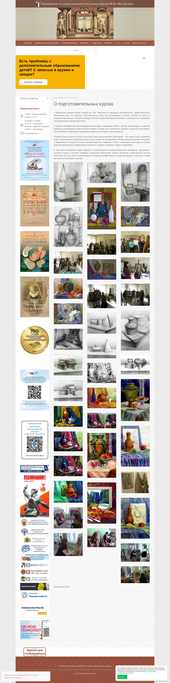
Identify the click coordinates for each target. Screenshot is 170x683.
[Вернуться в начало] (85, 20)
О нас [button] (126, 43)
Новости (28, 43)
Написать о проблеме (33, 82)
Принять (122, 677)
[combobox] (85, 50)
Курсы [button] (118, 43)
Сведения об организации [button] (47, 43)
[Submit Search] (96, 50)
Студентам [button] (96, 43)
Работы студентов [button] (29, 98)
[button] (68, 182)
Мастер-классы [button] (139, 43)
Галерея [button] (108, 43)
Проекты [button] (84, 43)
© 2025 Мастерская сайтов (85, 673)
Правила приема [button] (69, 43)
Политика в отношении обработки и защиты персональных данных (85, 666)
